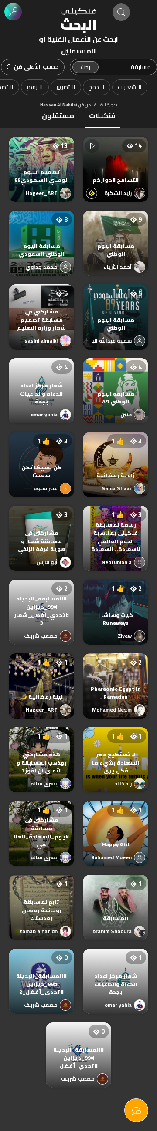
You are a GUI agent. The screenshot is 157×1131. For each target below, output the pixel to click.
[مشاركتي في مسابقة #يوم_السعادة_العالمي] (41, 825)
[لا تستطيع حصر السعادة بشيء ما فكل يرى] (115, 751)
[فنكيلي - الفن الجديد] (78, 12)
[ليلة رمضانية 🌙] (41, 677)
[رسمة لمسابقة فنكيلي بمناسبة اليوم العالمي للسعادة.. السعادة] (115, 530)
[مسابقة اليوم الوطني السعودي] (41, 234)
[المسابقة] (115, 899)
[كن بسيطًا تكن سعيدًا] (41, 456)
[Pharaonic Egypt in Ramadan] (115, 677)
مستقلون (58, 115)
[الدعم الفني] (136, 1110)
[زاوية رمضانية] (115, 456)
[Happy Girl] (115, 825)
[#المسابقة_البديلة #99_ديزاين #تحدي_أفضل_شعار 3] (41, 603)
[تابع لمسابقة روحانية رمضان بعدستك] (41, 899)
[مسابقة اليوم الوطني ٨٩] (115, 382)
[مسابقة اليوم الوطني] (115, 234)
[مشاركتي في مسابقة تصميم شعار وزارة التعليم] (41, 308)
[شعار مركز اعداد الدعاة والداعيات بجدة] (41, 382)
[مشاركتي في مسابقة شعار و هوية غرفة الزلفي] (41, 530)
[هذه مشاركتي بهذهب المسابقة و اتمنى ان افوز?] (41, 751)
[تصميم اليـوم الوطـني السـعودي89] (41, 161)
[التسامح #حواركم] (115, 161)
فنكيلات (102, 115)
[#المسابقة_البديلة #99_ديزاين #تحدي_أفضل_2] (41, 972)
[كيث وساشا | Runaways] (115, 603)
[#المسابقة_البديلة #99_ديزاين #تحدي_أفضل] (78, 1046)
